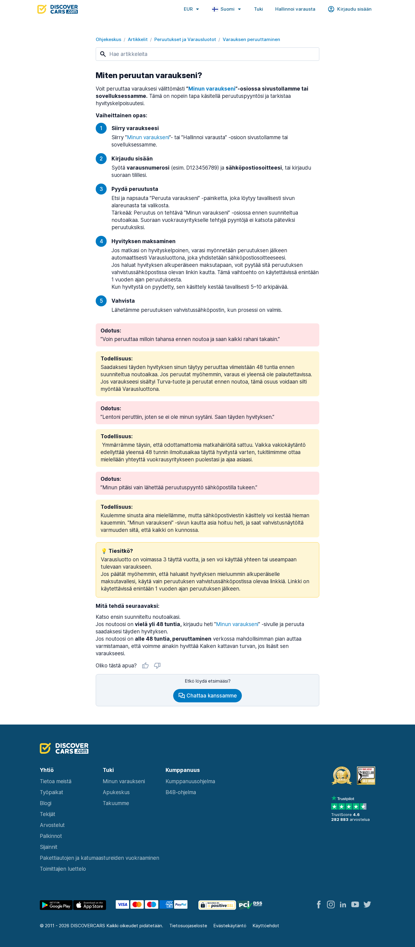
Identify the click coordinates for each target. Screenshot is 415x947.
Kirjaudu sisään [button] (354, 9)
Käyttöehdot (265, 925)
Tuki (258, 9)
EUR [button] (188, 9)
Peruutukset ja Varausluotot (185, 39)
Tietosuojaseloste (188, 925)
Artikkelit (138, 39)
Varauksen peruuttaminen (251, 39)
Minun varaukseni (237, 624)
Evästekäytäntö (229, 925)
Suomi (228, 9)
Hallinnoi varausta (295, 9)
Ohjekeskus (108, 39)
